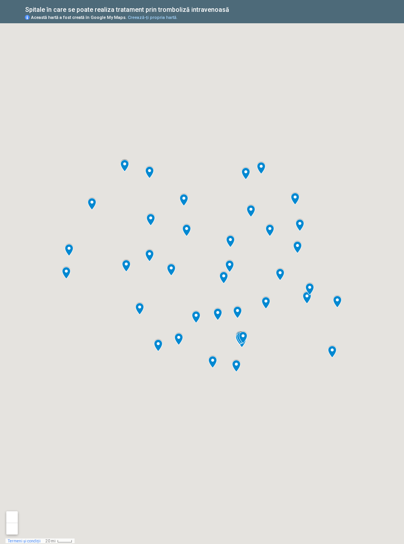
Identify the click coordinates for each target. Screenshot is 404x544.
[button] (186, 230)
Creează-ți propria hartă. (153, 17)
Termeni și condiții (24, 541)
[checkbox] (235, 8)
